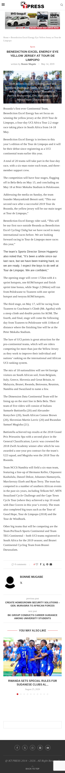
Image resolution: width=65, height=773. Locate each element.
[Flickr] (40, 747)
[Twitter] (25, 747)
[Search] (61, 5)
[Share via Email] (51, 564)
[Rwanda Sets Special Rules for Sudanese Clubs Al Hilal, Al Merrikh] (32, 656)
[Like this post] (37, 564)
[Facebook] (17, 747)
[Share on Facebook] (40, 564)
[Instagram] (32, 747)
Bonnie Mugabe (28, 64)
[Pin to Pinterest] (47, 564)
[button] (6, 666)
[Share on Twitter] (44, 564)
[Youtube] (47, 747)
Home (6, 37)
